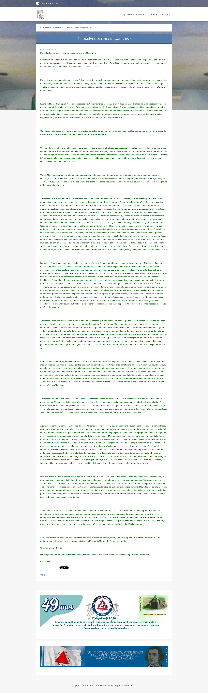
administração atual (160, 14)
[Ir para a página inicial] (40, 16)
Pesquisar (37, 3)
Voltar (43, 575)
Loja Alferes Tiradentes (133, 14)
